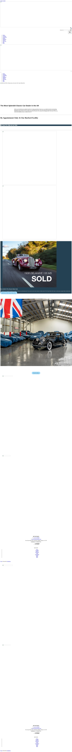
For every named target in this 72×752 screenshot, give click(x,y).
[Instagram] (35, 544)
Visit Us (4, 40)
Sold (3, 42)
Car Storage (5, 37)
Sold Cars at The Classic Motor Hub (9, 292)
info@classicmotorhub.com (36, 539)
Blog (37, 557)
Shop (3, 43)
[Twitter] (38, 544)
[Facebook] (37, 544)
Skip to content (2, 0)
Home (4, 35)
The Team (4, 41)
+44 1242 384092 (36, 537)
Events (4, 38)
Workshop (4, 39)
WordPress (9, 561)
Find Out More (36, 373)
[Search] (71, 30)
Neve (1, 561)
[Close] (70, 32)
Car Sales (4, 36)
